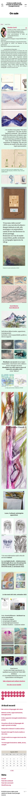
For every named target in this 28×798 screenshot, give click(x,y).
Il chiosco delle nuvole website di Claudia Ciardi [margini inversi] (14, 4)
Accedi (3, 778)
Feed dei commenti (7, 783)
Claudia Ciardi (12, 27)
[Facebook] (26, 28)
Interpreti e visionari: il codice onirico (12, 728)
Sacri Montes (14, 306)
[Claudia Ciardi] (4, 33)
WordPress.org (6, 785)
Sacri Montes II (14, 308)
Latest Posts (7, 24)
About (2, 24)
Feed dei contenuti (7, 781)
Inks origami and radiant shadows (14, 681)
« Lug (11, 770)
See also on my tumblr (14, 685)
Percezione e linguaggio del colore (12, 709)
